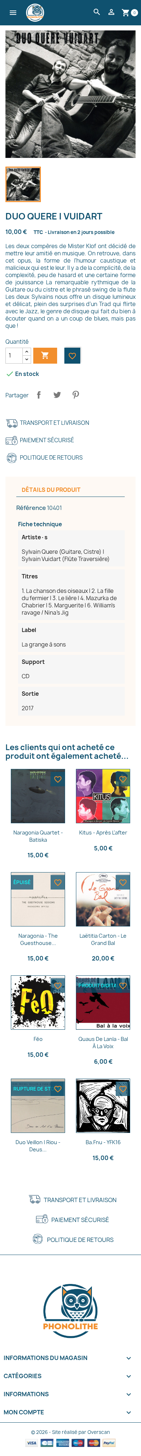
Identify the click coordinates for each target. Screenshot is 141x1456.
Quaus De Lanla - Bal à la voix (103, 1042)
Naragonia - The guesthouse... (38, 939)
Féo (38, 1038)
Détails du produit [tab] (51, 490)
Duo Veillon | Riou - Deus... (38, 1146)
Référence (31, 507)
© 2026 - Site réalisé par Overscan (70, 1432)
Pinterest (75, 395)
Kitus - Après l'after (103, 832)
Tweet (57, 395)
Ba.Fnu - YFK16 (103, 1142)
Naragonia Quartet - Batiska (38, 836)
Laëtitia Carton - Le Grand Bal (103, 939)
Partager (38, 395)
